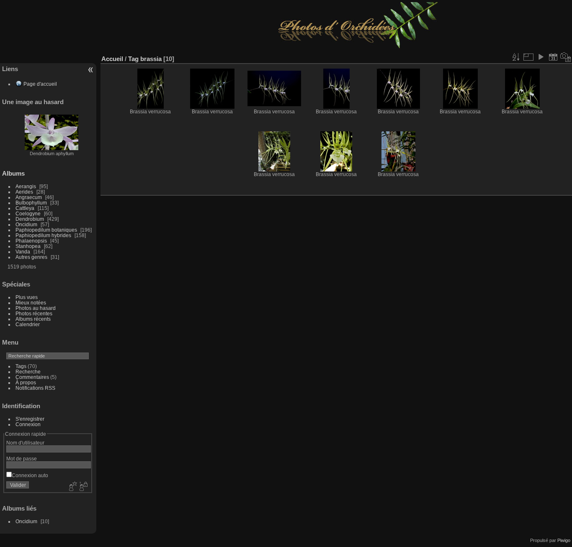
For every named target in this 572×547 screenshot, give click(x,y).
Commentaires (32, 377)
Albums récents (33, 319)
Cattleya (24, 208)
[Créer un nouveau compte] (72, 486)
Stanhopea (28, 246)
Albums (13, 173)
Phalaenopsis (31, 240)
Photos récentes (33, 313)
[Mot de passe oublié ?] (82, 486)
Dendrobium (29, 219)
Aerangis (25, 186)
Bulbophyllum (31, 202)
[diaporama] (540, 56)
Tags (20, 366)
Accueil (112, 58)
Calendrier (27, 324)
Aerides (24, 191)
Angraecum (28, 197)
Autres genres (31, 257)
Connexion (28, 424)
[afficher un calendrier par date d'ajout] (553, 56)
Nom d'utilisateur (25, 442)
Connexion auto (30, 475)
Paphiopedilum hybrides (43, 235)
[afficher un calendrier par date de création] (565, 56)
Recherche (28, 371)
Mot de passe (21, 458)
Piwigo (563, 540)
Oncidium (26, 224)
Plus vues (26, 297)
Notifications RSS (35, 388)
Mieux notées (30, 302)
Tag (133, 58)
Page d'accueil (40, 84)
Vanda (22, 251)
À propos (25, 382)
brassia (151, 58)
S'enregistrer (29, 419)
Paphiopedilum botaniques (46, 230)
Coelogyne (28, 213)
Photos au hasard (35, 308)
